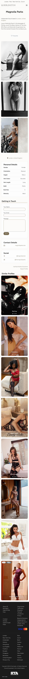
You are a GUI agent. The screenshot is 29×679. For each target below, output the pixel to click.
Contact (5, 619)
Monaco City (6, 660)
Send (6, 233)
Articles (5, 621)
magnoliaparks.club (20, 245)
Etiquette (20, 610)
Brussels (5, 651)
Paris (10, 1)
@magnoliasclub (20, 256)
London (6, 1)
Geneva (5, 642)
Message (6, 218)
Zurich (23, 1)
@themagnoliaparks (20, 259)
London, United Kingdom (15, 158)
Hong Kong (6, 644)
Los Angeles (6, 646)
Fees (4, 612)
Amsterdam (6, 640)
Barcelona (5, 655)
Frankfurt (5, 649)
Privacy (19, 615)
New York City (16, 1)
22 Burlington (8, 5)
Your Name (7, 207)
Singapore (5, 653)
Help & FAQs (6, 610)
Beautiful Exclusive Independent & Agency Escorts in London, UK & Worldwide (22, 622)
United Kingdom (7, 657)
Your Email (6, 213)
